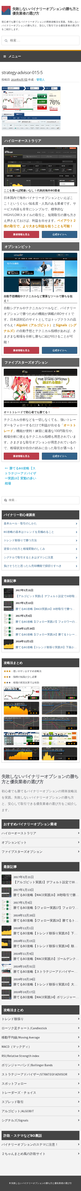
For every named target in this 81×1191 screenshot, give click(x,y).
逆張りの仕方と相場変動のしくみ (24, 548)
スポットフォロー (14, 1083)
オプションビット (14, 842)
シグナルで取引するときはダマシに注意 (28, 557)
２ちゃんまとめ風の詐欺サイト (24, 1154)
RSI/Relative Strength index (20, 1056)
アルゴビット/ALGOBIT (18, 1111)
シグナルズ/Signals (15, 1120)
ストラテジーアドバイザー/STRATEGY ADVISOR (34, 1074)
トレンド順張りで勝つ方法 (20, 540)
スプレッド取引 (13, 1102)
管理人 (40, 79)
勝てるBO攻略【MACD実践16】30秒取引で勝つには (47, 609)
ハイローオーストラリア (19, 833)
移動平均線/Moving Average (21, 1037)
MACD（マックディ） (16, 1047)
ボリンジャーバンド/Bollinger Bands (27, 1065)
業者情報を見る (21, 234)
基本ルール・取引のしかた (20, 523)
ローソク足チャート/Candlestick (24, 1028)
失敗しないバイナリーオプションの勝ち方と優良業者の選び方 (45, 11)
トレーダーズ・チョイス (19, 1093)
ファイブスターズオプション (22, 852)
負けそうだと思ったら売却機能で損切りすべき (33, 566)
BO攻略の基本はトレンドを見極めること (29, 532)
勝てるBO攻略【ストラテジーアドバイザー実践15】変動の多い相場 (20, 475)
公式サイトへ (59, 234)
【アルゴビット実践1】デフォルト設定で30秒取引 (46, 596)
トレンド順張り (13, 1019)
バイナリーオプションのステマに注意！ (30, 1144)
